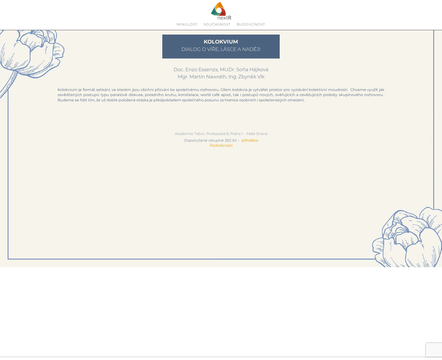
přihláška (249, 140)
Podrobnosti (221, 145)
